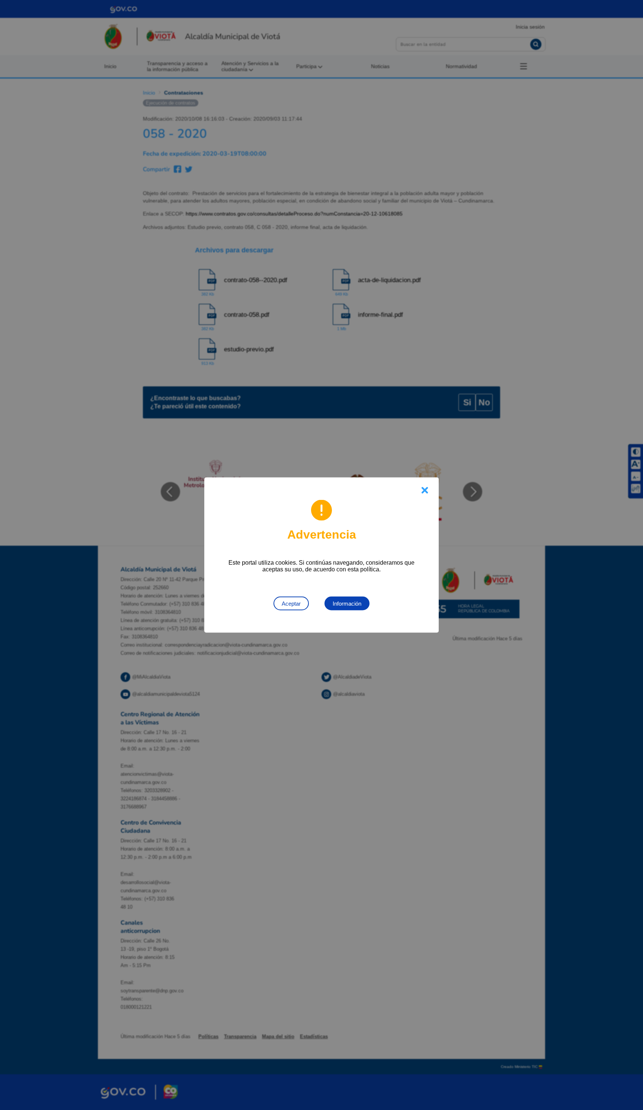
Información (347, 603)
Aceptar (291, 603)
